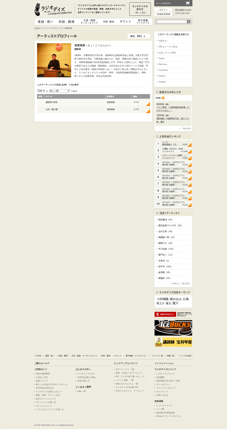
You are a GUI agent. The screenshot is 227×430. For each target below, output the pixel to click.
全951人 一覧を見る (181, 283)
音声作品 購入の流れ (86, 377)
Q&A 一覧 (81, 391)
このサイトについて (165, 373)
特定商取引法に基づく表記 (168, 381)
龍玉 (168, 303)
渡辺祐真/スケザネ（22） (170, 225)
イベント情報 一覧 (125, 380)
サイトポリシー (163, 384)
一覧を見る (186, 128)
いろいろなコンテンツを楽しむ (50, 409)
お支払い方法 (42, 377)
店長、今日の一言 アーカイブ (129, 373)
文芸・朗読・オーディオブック (90, 21)
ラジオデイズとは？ (86, 373)
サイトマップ (162, 391)
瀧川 (175, 303)
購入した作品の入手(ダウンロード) (51, 384)
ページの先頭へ (186, 356)
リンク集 (160, 409)
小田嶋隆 (163, 299)
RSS (163, 97)
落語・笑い (45, 21)
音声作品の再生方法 (45, 388)
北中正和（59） (166, 231)
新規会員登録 (163, 14)
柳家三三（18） (166, 243)
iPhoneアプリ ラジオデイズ (168, 416)
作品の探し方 (83, 381)
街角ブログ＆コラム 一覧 (127, 384)
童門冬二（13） (166, 254)
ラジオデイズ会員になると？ (49, 391)
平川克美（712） (166, 249)
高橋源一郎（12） (167, 237)
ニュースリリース (164, 405)
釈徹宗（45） (164, 278)
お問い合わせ (162, 395)
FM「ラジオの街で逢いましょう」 (131, 376)
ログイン (163, 9)
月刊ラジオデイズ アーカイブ (130, 391)
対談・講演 (67, 21)
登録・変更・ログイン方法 (48, 395)
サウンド (124, 21)
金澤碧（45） (164, 272)
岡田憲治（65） (166, 219)
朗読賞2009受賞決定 (165, 413)
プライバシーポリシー (166, 388)
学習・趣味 (108, 21)
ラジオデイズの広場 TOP (127, 387)
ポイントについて (44, 406)
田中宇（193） (165, 266)
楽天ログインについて (46, 399)
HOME (37, 28)
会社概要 (160, 377)
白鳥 (186, 299)
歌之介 (161, 303)
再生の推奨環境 (43, 373)
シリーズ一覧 (157, 356)
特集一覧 (170, 356)
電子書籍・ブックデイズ (143, 21)
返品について (42, 381)
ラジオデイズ (53, 9)
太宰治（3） (164, 260)
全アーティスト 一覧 (125, 369)
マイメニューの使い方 (46, 402)
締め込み (176, 299)
